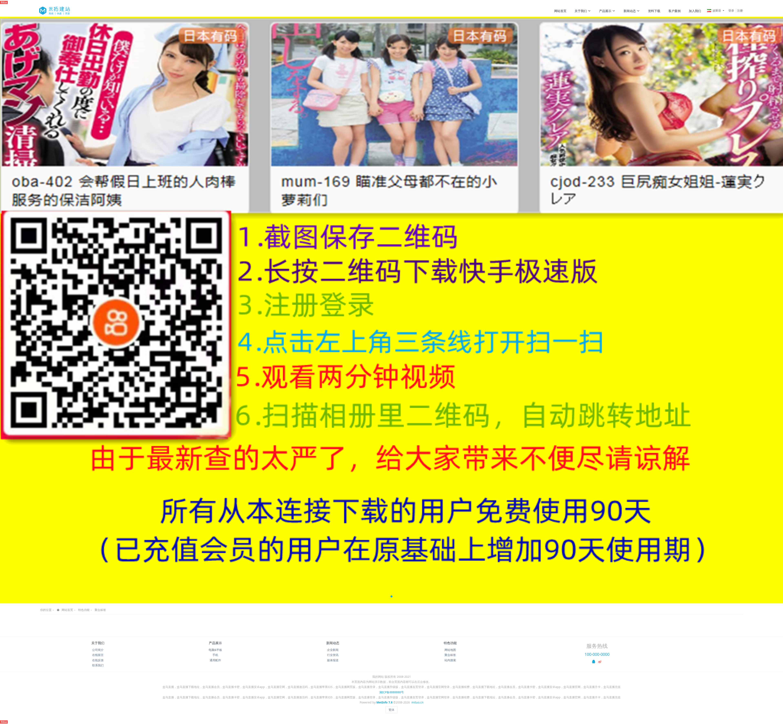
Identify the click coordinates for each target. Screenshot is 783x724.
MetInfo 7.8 (384, 702)
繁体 (391, 710)
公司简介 (98, 650)
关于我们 (97, 643)
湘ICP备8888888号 (391, 692)
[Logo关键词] (54, 10)
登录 (731, 10)
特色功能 (84, 610)
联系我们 (98, 665)
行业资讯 (332, 655)
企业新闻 (332, 650)
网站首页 (560, 11)
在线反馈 (98, 660)
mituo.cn (417, 702)
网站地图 (450, 650)
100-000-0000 (597, 654)
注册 (740, 10)
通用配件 (215, 660)
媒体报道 (332, 660)
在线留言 (98, 655)
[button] (39, 310)
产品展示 (215, 643)
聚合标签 (100, 610)
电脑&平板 (215, 650)
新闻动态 (332, 643)
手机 (215, 655)
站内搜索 (450, 660)
